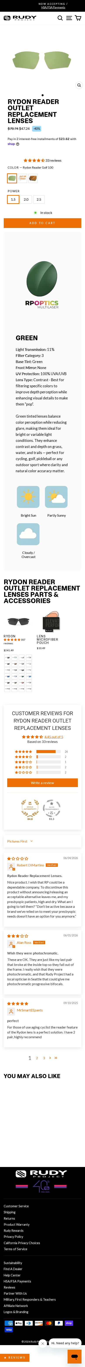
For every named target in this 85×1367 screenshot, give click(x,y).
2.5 (39, 199)
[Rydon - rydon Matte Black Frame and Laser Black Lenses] (21, 664)
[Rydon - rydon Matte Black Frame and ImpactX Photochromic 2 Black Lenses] (29, 657)
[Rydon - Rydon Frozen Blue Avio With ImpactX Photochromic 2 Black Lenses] (29, 682)
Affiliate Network (16, 1306)
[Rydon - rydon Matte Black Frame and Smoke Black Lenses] (7, 657)
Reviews (9, 1287)
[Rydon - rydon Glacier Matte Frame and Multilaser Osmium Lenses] (14, 657)
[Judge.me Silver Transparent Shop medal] (51, 808)
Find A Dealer (13, 1269)
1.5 (13, 199)
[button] (34, 160)
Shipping (9, 1212)
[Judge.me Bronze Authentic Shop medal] (30, 808)
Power (14, 191)
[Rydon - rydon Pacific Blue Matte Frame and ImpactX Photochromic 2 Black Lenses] (14, 676)
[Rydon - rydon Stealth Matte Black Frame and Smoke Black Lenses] (21, 670)
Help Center (12, 1275)
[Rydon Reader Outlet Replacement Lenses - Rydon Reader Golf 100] (7, 1151)
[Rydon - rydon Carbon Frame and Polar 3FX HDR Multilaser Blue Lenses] (29, 676)
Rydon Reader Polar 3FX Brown (33, 178)
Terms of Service (15, 1249)
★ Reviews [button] (15, 1357)
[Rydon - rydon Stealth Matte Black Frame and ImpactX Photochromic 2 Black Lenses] (14, 670)
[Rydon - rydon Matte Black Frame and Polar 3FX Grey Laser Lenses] (7, 664)
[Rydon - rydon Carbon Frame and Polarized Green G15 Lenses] (14, 682)
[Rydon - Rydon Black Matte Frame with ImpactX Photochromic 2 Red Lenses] (7, 689)
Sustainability (13, 1263)
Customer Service (16, 1206)
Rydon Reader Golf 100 (12, 178)
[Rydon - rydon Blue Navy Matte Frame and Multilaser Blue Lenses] (7, 676)
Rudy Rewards (14, 1230)
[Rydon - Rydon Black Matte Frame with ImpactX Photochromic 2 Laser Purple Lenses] (14, 689)
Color (30, 167)
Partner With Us (15, 1293)
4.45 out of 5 (53, 737)
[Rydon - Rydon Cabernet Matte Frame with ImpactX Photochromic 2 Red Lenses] (21, 689)
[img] (17, 858)
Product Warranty (16, 1224)
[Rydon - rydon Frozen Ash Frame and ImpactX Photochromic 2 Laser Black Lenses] (21, 657)
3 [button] (44, 1058)
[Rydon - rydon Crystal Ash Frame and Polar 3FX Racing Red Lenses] (21, 682)
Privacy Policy (13, 1236)
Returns (9, 1218)
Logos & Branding (16, 1312)
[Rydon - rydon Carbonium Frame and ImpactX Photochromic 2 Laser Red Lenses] (7, 670)
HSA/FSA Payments (17, 1281)
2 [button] (37, 1058)
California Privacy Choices (22, 1243)
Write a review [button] (42, 783)
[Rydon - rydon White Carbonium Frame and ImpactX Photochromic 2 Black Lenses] (29, 664)
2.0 (26, 199)
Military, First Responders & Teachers (30, 1299)
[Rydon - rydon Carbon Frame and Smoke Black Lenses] (7, 682)
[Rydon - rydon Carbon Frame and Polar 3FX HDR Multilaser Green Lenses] (21, 676)
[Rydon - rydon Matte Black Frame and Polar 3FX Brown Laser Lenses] (14, 664)
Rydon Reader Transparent (22, 178)
